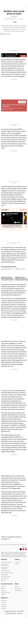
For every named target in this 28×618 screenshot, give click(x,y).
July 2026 (3, 602)
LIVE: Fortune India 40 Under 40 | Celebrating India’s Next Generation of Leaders (12, 227)
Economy (3, 590)
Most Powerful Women (7, 572)
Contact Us (19, 613)
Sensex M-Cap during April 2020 (14, 242)
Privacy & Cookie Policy (10, 611)
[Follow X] (21, 549)
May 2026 (3, 606)
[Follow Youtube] (23, 549)
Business (3, 586)
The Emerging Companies (5, 568)
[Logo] (4, 7)
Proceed (23, 56)
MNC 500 (3, 580)
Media (17, 584)
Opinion (3, 594)
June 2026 (3, 604)
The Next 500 (4, 574)
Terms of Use (20, 611)
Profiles (17, 559)
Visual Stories (18, 590)
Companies (18, 562)
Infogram (14, 125)
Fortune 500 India (5, 570)
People (16, 564)
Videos (16, 586)
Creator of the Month (6, 562)
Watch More (23, 209)
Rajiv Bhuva (14, 16)
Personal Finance (5, 592)
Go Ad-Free (22, 102)
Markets (3, 588)
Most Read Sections (7, 584)
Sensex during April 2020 (14, 124)
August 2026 (4, 600)
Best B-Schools (5, 578)
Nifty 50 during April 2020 (14, 181)
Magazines (4, 598)
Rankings (4, 559)
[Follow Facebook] (18, 549)
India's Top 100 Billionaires (4, 564)
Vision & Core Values (11, 613)
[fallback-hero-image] (7, 272)
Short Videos (18, 588)
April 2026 (3, 608)
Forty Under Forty (5, 576)
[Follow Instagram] (26, 549)
